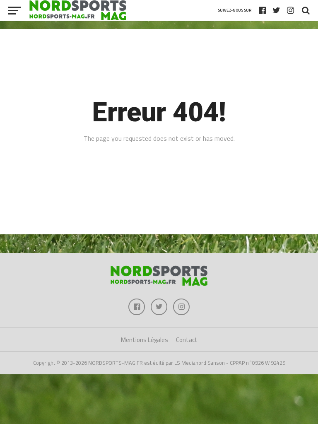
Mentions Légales (144, 339)
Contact (187, 339)
